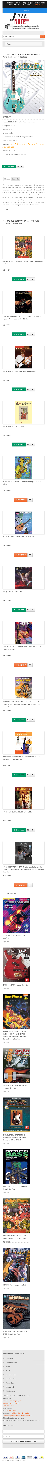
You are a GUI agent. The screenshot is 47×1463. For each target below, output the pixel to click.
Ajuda (7, 1367)
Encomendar (9, 167)
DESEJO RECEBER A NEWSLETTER (23, 1442)
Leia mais (39, 4)
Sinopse (7, 179)
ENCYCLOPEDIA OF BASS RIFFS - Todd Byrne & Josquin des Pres (14, 1137)
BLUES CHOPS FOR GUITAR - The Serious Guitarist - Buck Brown (23, 869)
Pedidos (8, 1371)
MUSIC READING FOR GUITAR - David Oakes (19, 537)
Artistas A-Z (9, 1387)
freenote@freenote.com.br (22, 1415)
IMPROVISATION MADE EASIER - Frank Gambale (21, 704)
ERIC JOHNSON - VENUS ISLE (13, 592)
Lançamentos (10, 1375)
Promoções (9, 1383)
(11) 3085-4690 (11, 1411)
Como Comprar (11, 1363)
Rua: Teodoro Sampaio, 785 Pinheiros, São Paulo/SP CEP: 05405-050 (12, 1403)
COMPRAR (22, 500)
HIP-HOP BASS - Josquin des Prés (15, 1285)
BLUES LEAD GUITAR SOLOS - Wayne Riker (18, 812)
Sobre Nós (9, 1358)
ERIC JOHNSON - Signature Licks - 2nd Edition (19, 371)
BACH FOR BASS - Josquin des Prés (16, 985)
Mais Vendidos (10, 1379)
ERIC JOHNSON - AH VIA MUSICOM (15, 426)
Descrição (15, 179)
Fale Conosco (10, 1391)
